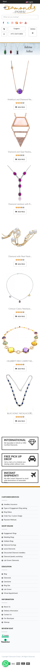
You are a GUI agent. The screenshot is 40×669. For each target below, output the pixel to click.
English (30, 2)
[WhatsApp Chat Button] (5, 663)
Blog (4, 4)
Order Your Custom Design (13, 516)
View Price (21, 107)
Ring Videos (8, 512)
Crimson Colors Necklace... (20, 309)
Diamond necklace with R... (20, 204)
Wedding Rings (9, 537)
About (5, 1)
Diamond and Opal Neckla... (20, 152)
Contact (5, 6)
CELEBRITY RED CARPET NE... (20, 361)
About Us (7, 607)
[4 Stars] (22, 103)
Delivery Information (11, 611)
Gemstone (7, 582)
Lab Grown (7, 589)
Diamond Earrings (10, 545)
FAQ (4, 9)
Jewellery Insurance (10, 504)
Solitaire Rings (8, 541)
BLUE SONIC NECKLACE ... (20, 414)
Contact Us (8, 614)
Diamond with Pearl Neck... (20, 257)
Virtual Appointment (11, 593)
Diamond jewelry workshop (13, 556)
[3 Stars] (20, 103)
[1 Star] (16, 103)
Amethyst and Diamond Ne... (20, 100)
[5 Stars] (23, 103)
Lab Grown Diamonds (11, 560)
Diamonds (7, 578)
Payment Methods (10, 520)
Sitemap (6, 622)
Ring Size (7, 585)
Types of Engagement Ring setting (15, 508)
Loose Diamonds (9, 549)
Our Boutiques (9, 618)
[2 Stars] (18, 103)
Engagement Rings (10, 533)
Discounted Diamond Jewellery (14, 553)
